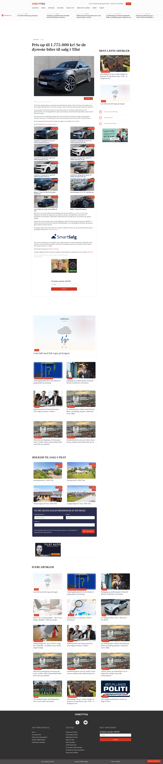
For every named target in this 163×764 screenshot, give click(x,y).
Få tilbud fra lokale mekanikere (75, 750)
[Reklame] (64, 266)
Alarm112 (35, 8)
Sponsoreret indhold (72, 752)
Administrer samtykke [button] (38, 742)
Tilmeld (128, 4)
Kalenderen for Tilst (72, 737)
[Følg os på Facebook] (77, 722)
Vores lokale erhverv (72, 735)
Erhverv (51, 8)
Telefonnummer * (39, 514)
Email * (68, 514)
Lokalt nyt (70, 8)
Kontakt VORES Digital (38, 740)
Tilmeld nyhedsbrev (154, 761)
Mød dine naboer (83, 8)
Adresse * (37, 521)
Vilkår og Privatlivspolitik (39, 737)
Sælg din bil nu (53, 229)
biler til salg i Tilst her (50, 124)
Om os (34, 732)
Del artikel (87, 98)
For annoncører (36, 735)
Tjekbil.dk (90, 252)
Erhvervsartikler (70, 742)
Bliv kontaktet (88, 531)
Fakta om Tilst (70, 740)
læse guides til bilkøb (79, 213)
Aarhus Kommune (71, 745)
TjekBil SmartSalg (53, 249)
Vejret (101, 8)
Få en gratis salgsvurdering (74, 747)
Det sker (60, 8)
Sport (95, 8)
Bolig (43, 8)
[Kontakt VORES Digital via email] (86, 722)
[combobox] (35, 525)
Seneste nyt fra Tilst (71, 732)
